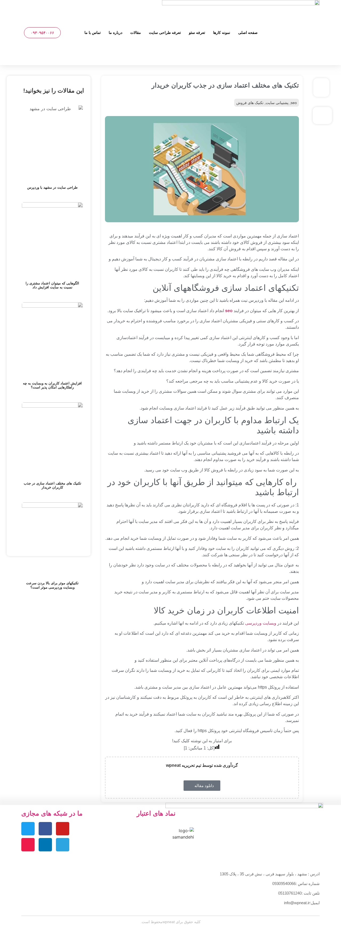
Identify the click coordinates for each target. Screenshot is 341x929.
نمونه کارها (221, 32)
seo (294, 103)
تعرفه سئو (197, 32)
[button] (69, 32)
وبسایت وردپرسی (260, 623)
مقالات (135, 32)
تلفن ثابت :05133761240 (299, 893)
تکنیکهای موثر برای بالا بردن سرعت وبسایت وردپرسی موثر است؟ (52, 585)
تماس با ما (92, 32)
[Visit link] (322, 87)
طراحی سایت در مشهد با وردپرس (52, 187)
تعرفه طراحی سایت (165, 32)
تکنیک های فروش (249, 103)
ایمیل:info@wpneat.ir (302, 902)
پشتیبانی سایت (277, 103)
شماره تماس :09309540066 (296, 883)
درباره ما (115, 32)
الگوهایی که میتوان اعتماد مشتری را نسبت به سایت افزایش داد (52, 285)
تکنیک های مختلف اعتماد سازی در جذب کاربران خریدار (52, 485)
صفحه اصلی (248, 32)
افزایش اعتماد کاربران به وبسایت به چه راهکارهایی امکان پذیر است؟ (52, 385)
